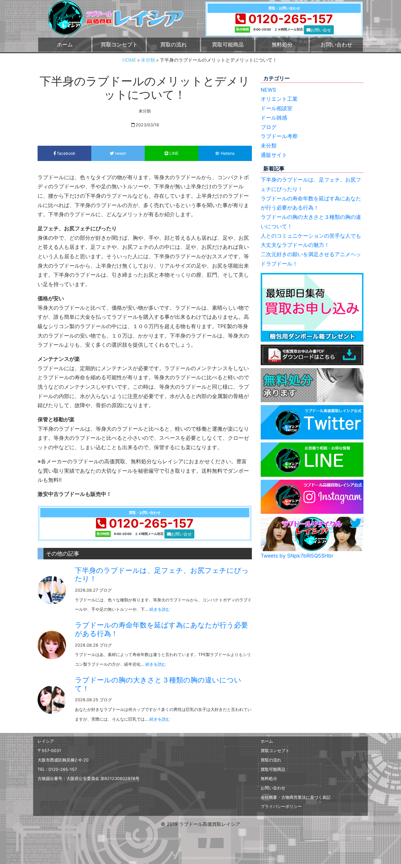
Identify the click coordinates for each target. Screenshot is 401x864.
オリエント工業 (279, 99)
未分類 (269, 145)
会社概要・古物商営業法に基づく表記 (296, 797)
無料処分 (282, 44)
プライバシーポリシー (281, 806)
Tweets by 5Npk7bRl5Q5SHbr (297, 556)
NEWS (268, 90)
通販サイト (274, 155)
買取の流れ (173, 44)
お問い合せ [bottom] (321, 29)
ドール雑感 (274, 118)
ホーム (65, 44)
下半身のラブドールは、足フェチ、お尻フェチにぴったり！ (162, 574)
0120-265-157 (290, 19)
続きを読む (159, 609)
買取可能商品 (228, 44)
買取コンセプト (119, 44)
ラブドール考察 (279, 136)
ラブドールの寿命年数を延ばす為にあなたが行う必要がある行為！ (161, 629)
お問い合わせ (336, 44)
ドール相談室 (276, 108)
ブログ (269, 127)
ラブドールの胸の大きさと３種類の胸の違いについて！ (158, 684)
